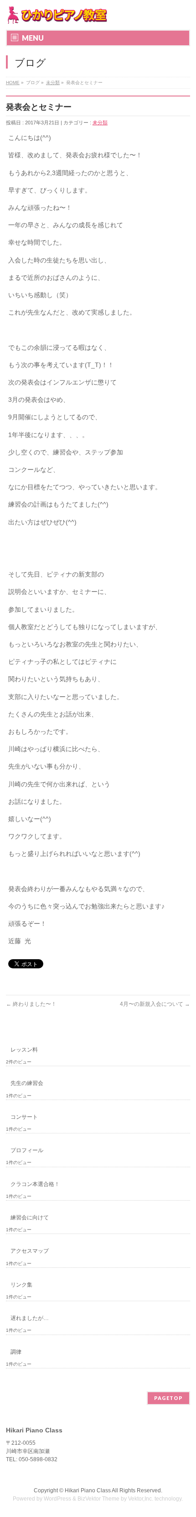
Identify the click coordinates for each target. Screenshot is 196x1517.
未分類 (53, 82)
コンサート (24, 1117)
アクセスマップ (29, 1251)
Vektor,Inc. (140, 1499)
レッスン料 (24, 1050)
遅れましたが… (29, 1318)
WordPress (57, 1499)
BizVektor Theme (98, 1499)
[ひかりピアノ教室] (57, 15)
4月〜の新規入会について (155, 1004)
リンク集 (21, 1285)
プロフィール (26, 1150)
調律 (15, 1352)
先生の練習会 (26, 1083)
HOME (13, 82)
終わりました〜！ (31, 1004)
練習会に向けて (29, 1217)
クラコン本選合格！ (35, 1184)
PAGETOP (168, 1398)
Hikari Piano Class (88, 1490)
